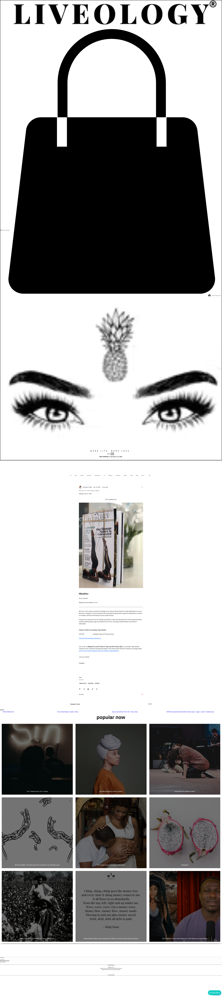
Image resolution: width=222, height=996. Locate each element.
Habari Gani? (83, 683)
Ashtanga (110, 475)
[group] (111, 712)
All (70, 475)
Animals (82, 475)
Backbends (118, 475)
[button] (149, 475)
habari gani (81, 679)
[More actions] (142, 487)
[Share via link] (92, 689)
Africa (76, 475)
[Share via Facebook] (80, 689)
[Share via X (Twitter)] (84, 689)
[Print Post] (97, 689)
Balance (125, 475)
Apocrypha (89, 475)
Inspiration (91, 683)
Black (137, 475)
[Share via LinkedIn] (88, 689)
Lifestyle (97, 683)
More (143, 475)
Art (104, 475)
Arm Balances (97, 475)
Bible (132, 475)
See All (150, 704)
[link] (111, 161)
